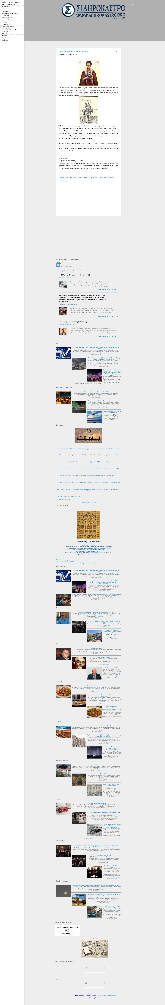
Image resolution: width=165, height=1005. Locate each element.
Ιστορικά (5, 31)
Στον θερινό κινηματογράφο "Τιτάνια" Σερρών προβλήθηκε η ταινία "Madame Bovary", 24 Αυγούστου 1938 (88, 475)
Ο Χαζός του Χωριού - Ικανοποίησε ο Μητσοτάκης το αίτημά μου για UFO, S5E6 (96, 885)
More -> (99, 354)
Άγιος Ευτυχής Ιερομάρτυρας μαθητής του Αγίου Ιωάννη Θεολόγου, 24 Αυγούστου (88, 552)
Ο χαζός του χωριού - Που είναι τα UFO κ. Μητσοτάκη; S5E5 (104, 895)
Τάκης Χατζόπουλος (96, 648)
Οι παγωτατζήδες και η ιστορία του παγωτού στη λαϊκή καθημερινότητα (104, 813)
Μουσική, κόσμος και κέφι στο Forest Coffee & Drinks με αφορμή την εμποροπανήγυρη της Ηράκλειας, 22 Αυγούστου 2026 (112, 372)
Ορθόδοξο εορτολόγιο (62, 560)
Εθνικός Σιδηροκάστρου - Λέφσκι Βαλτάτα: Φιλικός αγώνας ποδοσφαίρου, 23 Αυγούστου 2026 (96, 348)
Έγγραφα (5, 35)
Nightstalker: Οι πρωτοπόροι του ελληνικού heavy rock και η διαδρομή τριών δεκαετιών (96, 845)
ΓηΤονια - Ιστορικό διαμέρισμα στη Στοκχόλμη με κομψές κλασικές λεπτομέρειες (104, 735)
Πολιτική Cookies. (94, 998)
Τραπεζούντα (104, 773)
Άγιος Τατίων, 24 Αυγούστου (89, 545)
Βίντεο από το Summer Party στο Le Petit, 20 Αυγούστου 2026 (104, 621)
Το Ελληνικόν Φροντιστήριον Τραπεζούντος (111, 785)
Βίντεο (4, 9)
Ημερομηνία (84, 502)
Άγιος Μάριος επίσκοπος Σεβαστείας (73, 322)
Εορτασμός (94, 177)
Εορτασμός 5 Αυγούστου (107, 177)
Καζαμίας (62, 181)
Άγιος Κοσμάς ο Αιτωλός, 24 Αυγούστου (88, 554)
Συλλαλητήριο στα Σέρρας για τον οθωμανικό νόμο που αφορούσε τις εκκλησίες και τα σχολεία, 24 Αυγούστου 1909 (88, 482)
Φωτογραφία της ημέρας (9, 4)
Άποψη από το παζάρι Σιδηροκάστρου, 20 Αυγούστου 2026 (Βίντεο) (112, 632)
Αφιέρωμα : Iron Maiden (104, 855)
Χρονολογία (92, 502)
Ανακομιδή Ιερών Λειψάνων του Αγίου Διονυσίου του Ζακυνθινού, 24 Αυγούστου (88, 548)
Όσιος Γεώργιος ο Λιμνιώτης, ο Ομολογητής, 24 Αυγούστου (88, 549)
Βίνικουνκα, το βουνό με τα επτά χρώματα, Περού (96, 726)
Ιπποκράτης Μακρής (104, 657)
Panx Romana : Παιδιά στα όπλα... (111, 866)
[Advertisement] (127, 48)
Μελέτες (4, 33)
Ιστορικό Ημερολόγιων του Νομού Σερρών (68, 496)
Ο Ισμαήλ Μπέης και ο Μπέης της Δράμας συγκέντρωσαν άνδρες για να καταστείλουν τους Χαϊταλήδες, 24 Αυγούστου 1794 (88, 490)
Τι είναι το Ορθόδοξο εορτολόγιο (65, 561)
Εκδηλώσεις (6, 38)
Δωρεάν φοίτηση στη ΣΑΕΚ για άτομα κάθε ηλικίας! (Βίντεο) (96, 612)
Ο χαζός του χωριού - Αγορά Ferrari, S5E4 (112, 906)
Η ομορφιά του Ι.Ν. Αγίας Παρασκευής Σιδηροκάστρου (104, 401)
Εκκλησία (5, 40)
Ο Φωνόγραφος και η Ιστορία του (96, 803)
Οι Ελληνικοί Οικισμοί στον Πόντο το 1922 (74, 275)
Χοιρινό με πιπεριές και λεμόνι (96, 685)
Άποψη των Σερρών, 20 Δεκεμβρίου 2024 (96, 391)
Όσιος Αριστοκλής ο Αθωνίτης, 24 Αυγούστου (88, 551)
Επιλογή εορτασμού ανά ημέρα (88, 563)
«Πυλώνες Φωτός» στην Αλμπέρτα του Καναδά (112, 747)
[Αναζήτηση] (132, 4)
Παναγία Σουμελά (96, 764)
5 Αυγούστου (64, 177)
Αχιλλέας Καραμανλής (111, 667)
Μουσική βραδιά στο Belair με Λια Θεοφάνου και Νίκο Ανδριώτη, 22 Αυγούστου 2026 (96, 594)
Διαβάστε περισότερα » (108, 290)
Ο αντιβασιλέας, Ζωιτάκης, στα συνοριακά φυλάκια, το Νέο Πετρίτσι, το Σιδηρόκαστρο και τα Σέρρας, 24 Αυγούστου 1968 (88, 448)
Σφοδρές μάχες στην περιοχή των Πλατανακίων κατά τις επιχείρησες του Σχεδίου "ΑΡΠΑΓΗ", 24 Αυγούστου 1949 (88, 468)
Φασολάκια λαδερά (111, 706)
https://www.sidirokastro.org (107, 995)
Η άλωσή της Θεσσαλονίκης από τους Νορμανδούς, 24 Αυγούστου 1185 (88, 462)
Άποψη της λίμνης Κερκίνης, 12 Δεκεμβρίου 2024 (112, 412)
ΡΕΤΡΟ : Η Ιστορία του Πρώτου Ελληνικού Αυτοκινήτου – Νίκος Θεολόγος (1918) (112, 826)
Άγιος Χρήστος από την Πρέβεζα (79, 177)
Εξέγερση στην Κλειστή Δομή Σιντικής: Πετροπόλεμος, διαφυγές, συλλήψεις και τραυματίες (104, 358)
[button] (117, 52)
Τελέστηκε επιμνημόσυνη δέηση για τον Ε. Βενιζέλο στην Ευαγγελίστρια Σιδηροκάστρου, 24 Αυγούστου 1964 (88, 455)
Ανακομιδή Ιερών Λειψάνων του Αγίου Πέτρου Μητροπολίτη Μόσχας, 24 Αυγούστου (88, 546)
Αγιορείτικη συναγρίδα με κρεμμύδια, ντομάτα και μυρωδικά (104, 695)
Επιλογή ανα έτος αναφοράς (11, 2)
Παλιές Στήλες (94, 939)
